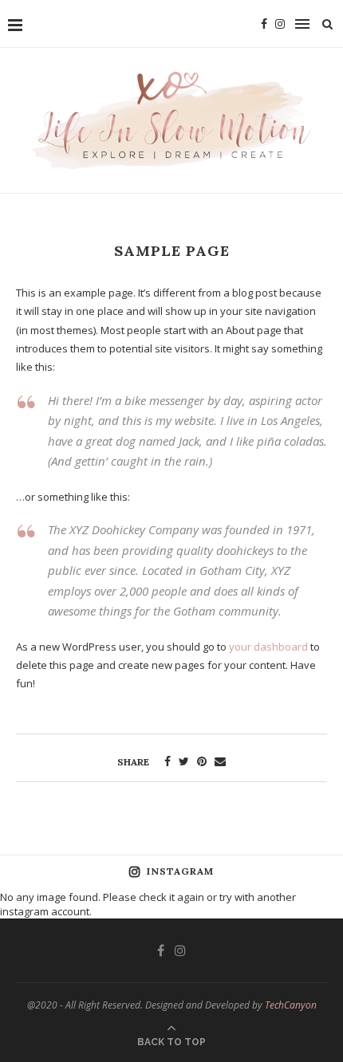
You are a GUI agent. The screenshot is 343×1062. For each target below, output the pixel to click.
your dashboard (268, 646)
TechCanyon (291, 1005)
